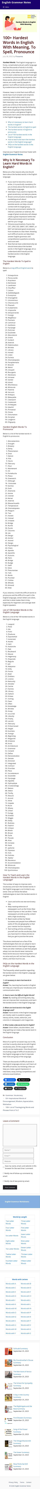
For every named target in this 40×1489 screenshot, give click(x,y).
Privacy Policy (13, 1482)
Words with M (11, 1308)
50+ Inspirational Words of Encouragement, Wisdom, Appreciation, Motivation (18, 1101)
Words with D (26, 1288)
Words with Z (26, 1333)
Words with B (26, 1283)
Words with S (11, 1321)
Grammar (9, 1095)
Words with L (26, 1304)
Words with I (10, 1300)
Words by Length (20, 1217)
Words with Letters (20, 1279)
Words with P (26, 1312)
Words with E (11, 1292)
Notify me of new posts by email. (17, 1181)
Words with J (25, 1300)
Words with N (26, 1308)
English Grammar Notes (16, 2)
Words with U (11, 1325)
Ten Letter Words (12, 1249)
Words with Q (11, 1317)
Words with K (11, 1304)
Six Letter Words (12, 1235)
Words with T (26, 1321)
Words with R (26, 1317)
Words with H (26, 1296)
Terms (22, 1482)
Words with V (26, 1325)
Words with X (26, 1329)
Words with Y (11, 1333)
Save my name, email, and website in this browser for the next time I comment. (20, 1167)
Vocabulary (18, 1095)
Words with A (11, 1283)
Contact (28, 1482)
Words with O (11, 1312)
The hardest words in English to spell (22, 127)
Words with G (11, 1296)
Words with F (26, 1292)
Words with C (11, 1288)
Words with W (11, 1329)
